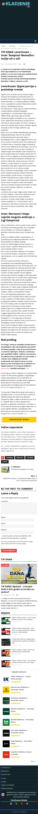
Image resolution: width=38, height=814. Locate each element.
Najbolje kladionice (19, 672)
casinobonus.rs (6, 768)
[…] (17, 608)
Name (3, 517)
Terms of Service (17, 543)
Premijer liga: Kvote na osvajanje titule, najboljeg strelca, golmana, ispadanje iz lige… (24, 641)
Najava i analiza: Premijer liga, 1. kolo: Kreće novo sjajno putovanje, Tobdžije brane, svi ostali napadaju (23, 630)
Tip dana (30, 458)
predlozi (20, 458)
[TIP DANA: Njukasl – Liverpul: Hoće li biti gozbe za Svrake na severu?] (19, 574)
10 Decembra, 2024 (9, 64)
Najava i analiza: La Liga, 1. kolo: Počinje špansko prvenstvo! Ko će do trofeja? (24, 661)
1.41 (27, 368)
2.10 (24, 414)
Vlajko (20, 64)
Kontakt (3, 782)
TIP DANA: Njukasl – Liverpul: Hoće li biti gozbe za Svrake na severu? (17, 589)
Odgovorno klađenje (7, 785)
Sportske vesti (5, 774)
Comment (4, 501)
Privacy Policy (5, 543)
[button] (35, 41)
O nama (3, 778)
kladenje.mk (5, 771)
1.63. (23, 387)
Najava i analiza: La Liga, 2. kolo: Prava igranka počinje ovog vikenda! (23, 651)
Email (3, 523)
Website (4, 530)
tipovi (5, 462)
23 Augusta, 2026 (9, 595)
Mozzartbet (5, 368)
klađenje (9, 458)
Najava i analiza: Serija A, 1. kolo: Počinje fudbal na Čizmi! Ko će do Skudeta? (24, 618)
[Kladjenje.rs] (16, 7)
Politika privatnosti (7, 788)
